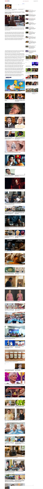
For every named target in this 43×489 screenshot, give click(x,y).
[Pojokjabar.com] (7, 1)
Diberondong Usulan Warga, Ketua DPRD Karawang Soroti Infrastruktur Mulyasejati (32, 15)
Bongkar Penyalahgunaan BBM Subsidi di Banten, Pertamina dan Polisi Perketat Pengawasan (32, 52)
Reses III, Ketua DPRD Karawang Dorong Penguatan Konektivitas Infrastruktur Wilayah (32, 28)
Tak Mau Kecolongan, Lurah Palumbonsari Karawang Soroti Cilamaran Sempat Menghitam (32, 33)
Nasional (30, 50)
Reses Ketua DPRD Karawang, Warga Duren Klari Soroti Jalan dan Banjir (32, 11)
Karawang (30, 31)
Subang (10, 77)
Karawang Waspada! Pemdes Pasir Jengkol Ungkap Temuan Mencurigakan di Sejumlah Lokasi (32, 42)
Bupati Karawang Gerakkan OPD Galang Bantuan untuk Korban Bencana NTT (32, 19)
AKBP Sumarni (7, 77)
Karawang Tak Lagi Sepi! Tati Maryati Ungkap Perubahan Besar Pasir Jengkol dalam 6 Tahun (32, 38)
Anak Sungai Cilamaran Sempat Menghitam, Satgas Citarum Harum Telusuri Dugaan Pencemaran (32, 47)
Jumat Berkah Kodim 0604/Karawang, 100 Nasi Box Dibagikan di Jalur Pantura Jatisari (32, 24)
